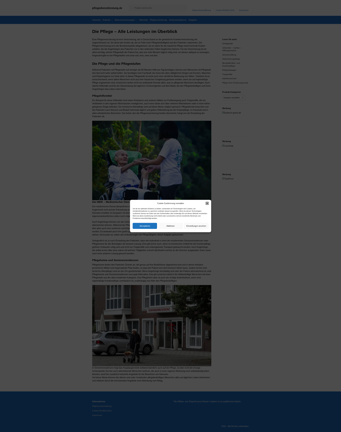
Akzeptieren (145, 226)
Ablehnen (170, 226)
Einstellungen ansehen (196, 226)
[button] (207, 203)
